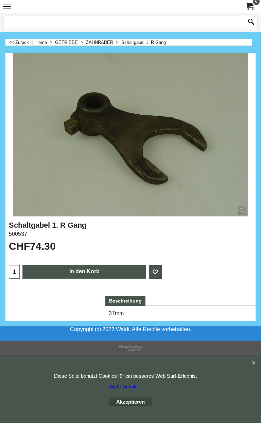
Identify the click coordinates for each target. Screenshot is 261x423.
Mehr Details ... (126, 386)
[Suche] (251, 22)
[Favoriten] (155, 271)
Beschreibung (125, 301)
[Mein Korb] (249, 6)
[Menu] (7, 7)
